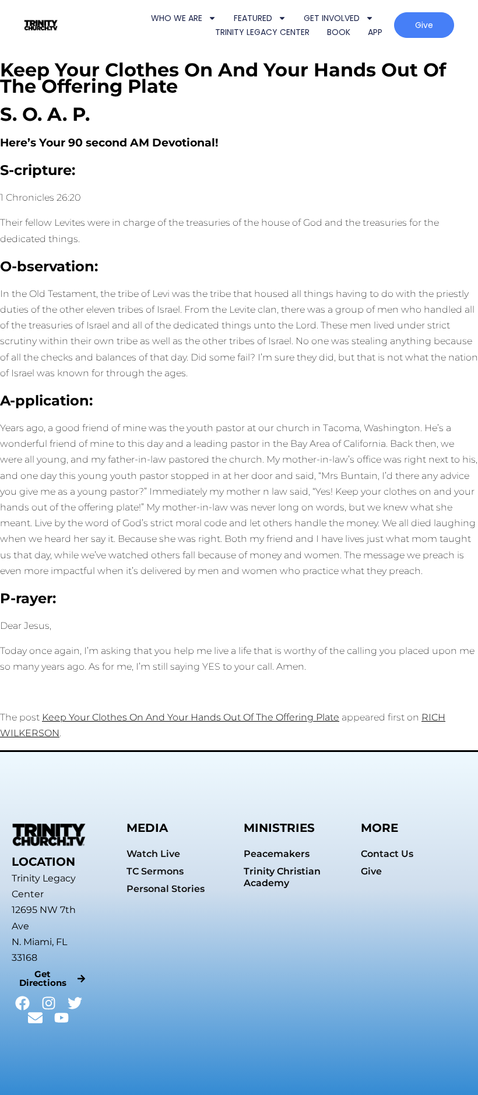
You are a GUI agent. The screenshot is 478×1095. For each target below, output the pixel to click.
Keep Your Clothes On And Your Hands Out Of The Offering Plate (190, 717)
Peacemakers (277, 853)
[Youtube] (61, 1017)
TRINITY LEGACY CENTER (262, 32)
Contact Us (387, 853)
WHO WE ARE (176, 18)
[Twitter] (75, 1003)
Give (371, 871)
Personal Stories (165, 888)
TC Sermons (155, 871)
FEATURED (253, 18)
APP (375, 32)
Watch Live (153, 853)
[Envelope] (35, 1017)
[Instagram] (48, 1003)
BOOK (338, 32)
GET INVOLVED (332, 18)
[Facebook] (22, 1003)
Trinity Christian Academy (282, 877)
